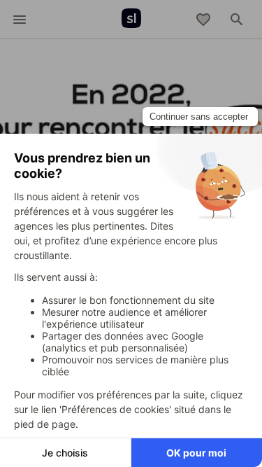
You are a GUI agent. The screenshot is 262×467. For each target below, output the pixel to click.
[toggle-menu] (19, 19)
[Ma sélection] (203, 19)
